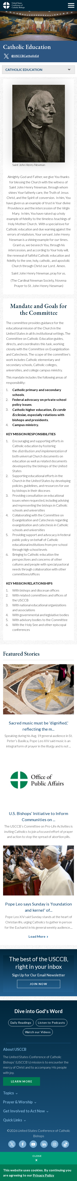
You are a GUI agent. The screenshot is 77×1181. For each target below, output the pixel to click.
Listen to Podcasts (51, 1022)
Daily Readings (20, 1022)
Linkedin (44, 1144)
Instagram (54, 1144)
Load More (37, 936)
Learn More (21, 1081)
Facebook (22, 1144)
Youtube (33, 1144)
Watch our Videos (38, 1032)
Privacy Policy (43, 1175)
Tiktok (65, 1144)
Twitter (12, 1144)
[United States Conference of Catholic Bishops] (15, 5)
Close (37, 1155)
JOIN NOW (38, 984)
